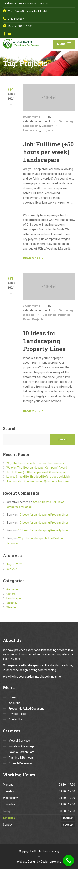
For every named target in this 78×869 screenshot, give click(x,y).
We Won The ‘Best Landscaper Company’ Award (36, 467)
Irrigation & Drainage (21, 746)
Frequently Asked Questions (26, 708)
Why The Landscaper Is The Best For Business (35, 463)
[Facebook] (4, 33)
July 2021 (12, 568)
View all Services (19, 740)
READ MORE (31, 258)
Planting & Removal (21, 757)
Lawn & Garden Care (21, 752)
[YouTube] (9, 33)
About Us (14, 703)
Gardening (66, 121)
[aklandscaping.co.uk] (21, 43)
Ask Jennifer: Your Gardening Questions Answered (38, 481)
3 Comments (31, 305)
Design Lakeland (51, 861)
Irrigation (64, 314)
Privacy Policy (17, 713)
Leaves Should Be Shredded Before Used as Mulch (38, 476)
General (11, 593)
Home (12, 697)
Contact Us (16, 719)
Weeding (29, 314)
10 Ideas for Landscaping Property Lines (44, 341)
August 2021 (14, 564)
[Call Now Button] (68, 860)
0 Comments (31, 116)
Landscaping (31, 125)
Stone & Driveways (20, 763)
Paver (27, 319)
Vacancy (47, 125)
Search (10, 428)
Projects (47, 130)
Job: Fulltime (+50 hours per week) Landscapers (48, 152)
